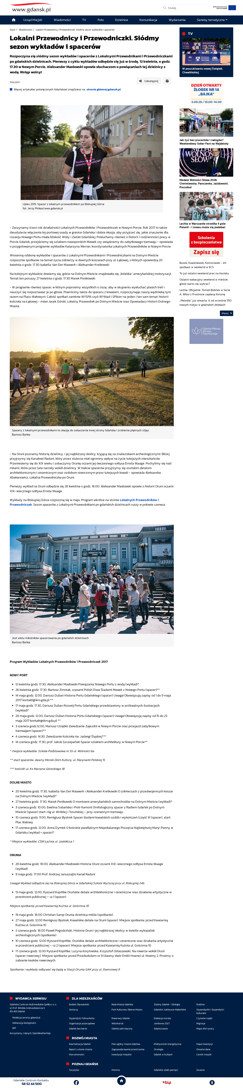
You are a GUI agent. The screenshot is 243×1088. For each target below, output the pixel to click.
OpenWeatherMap (41, 1033)
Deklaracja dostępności (24, 1023)
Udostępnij (151, 81)
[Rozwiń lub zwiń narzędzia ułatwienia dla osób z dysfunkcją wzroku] (212, 1082)
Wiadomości (25, 30)
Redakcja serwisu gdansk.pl (26, 1017)
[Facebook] (76, 1082)
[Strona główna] (14, 20)
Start (12, 30)
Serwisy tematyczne (211, 20)
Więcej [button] (225, 313)
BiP (14, 1028)
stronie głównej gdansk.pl (104, 89)
